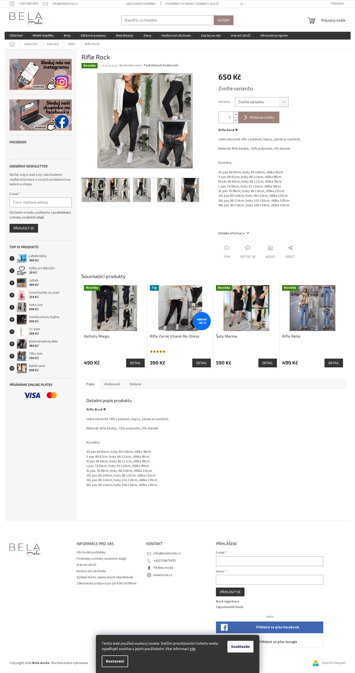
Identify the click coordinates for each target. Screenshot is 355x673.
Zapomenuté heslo (229, 607)
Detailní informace (231, 233)
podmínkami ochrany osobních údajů (40, 215)
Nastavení (115, 661)
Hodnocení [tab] (112, 384)
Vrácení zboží (86, 564)
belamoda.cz (162, 575)
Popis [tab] (90, 384)
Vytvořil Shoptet (334, 663)
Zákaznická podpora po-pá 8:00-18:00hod (106, 583)
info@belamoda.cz (167, 553)
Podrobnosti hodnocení (161, 65)
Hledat (224, 20)
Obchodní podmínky (141, 4)
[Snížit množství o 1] (235, 120)
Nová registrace (227, 601)
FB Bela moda (163, 567)
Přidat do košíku (262, 117)
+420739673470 (164, 560)
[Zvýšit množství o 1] (235, 114)
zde (192, 649)
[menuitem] (16, 36)
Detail (135, 363)
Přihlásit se (23, 228)
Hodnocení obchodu (91, 571)
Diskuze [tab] (135, 384)
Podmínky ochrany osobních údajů (192, 4)
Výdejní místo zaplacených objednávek (105, 577)
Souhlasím (240, 646)
